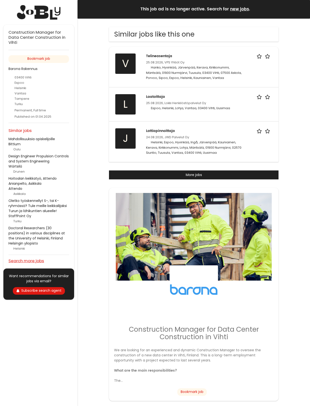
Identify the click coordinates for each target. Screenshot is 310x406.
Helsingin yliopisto (23, 243)
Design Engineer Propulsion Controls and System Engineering (38, 159)
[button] (302, 9)
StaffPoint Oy (19, 216)
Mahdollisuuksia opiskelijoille (31, 139)
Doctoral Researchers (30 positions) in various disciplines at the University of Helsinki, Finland (36, 233)
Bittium (14, 144)
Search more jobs (26, 260)
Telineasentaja (159, 56)
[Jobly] (38, 12)
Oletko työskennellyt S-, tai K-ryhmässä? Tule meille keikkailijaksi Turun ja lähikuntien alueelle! (37, 205)
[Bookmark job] (264, 56)
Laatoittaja (155, 97)
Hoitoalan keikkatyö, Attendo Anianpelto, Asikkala (32, 181)
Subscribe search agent (41, 290)
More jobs (194, 174)
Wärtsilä (15, 166)
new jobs (239, 9)
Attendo (15, 188)
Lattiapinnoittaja (160, 131)
